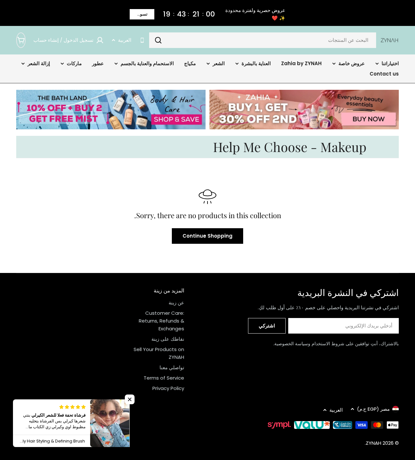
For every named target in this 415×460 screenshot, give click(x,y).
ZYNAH (373, 443)
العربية (124, 40)
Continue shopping (207, 235)
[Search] (158, 40)
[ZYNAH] (304, 109)
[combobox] (262, 40)
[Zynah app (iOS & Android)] (142, 40)
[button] (130, 399)
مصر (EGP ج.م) (373, 409)
